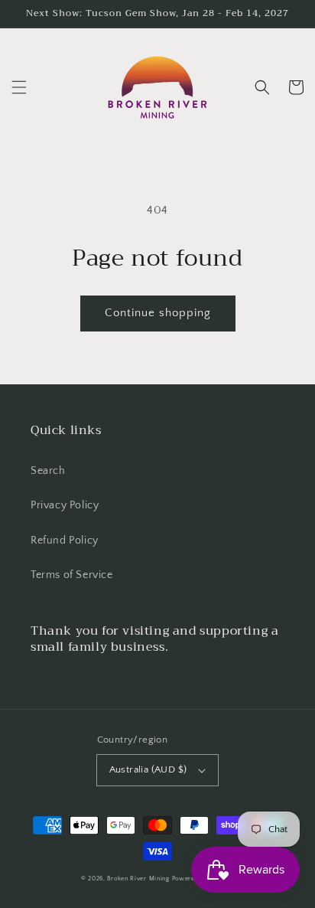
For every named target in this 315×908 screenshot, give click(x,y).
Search (48, 471)
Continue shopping (158, 312)
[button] (19, 87)
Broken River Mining (138, 878)
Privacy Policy (65, 505)
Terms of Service (72, 575)
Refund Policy (65, 540)
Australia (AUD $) (148, 769)
